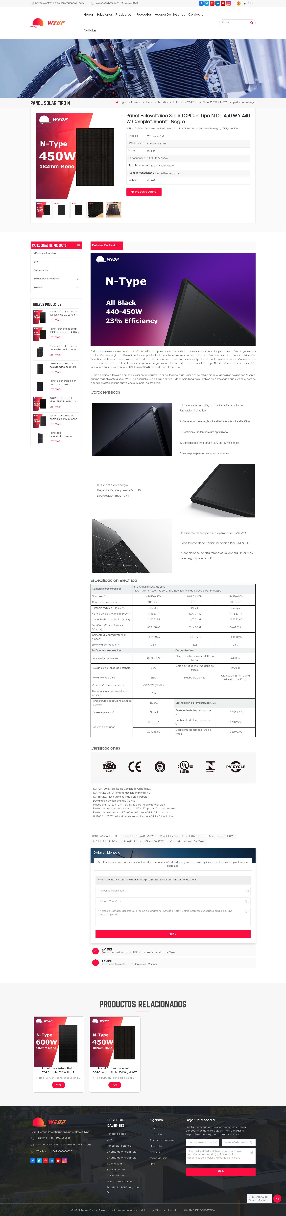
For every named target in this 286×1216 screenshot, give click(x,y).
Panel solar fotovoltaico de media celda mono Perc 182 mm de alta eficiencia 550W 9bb (63, 348)
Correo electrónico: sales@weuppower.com (59, 3)
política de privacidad (165, 1210)
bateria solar (115, 1164)
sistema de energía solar (122, 1152)
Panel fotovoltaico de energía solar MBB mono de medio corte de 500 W (64, 418)
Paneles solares (116, 1134)
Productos (123, 14)
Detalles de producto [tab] (106, 245)
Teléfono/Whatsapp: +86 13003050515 (117, 3)
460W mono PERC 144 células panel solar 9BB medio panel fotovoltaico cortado (64, 366)
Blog (152, 1164)
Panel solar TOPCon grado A (123, 1190)
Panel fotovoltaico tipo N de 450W (144, 842)
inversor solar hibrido (119, 1182)
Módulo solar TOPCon (105, 842)
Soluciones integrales (46, 279)
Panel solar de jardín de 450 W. (178, 836)
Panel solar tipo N (141, 102)
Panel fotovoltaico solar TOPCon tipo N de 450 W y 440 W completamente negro (64, 331)
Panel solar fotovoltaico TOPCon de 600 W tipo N (63, 313)
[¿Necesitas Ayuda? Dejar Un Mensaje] (277, 1198)
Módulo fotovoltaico (46, 253)
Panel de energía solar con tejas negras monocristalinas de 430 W (64, 383)
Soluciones (104, 14)
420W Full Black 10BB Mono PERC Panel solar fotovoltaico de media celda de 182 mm (63, 400)
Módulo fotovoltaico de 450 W (187, 842)
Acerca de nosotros (170, 14)
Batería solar (41, 270)
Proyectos (144, 14)
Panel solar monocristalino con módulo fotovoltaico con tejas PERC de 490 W (64, 435)
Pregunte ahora (146, 192)
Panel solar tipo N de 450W (217, 836)
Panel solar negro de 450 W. (138, 836)
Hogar (88, 14)
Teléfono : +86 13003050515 (53, 1138)
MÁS (58, 1085)
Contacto (195, 14)
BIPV (36, 262)
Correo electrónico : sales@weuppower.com (63, 1145)
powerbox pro (115, 1176)
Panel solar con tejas (120, 1146)
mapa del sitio (158, 1158)
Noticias (90, 30)
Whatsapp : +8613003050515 (54, 1151)
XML (143, 1210)
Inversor (38, 287)
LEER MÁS (55, 320)
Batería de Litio (116, 1170)
